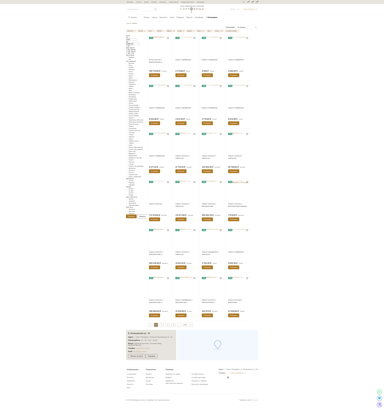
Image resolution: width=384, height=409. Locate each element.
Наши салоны (173, 2)
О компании (131, 374)
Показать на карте (136, 356)
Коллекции (199, 17)
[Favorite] (248, 2)
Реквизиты (131, 381)
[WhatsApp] (379, 391)
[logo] (192, 12)
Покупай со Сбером (199, 381)
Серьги (154, 17)
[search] (155, 9)
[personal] (243, 2)
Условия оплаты (198, 374)
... (236, 9)
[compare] (252, 2)
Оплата (138, 2)
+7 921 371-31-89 (142, 348)
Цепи (209, 31)
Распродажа (213, 17)
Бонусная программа (200, 384)
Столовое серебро (231, 31)
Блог (128, 388)
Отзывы (154, 2)
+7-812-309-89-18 (249, 9)
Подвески (180, 17)
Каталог (134, 17)
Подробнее (151, 356)
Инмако (255, 400)
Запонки (140, 31)
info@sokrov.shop (139, 351)
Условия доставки (199, 377)
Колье (172, 17)
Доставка (130, 2)
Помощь (169, 369)
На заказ (149, 384)
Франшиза (200, 2)
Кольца (146, 17)
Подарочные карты (187, 2)
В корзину (154, 75)
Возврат (169, 377)
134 (185, 325)
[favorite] (168, 38)
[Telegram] (379, 397)
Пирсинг (189, 17)
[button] (220, 377)
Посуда (180, 31)
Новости (130, 384)
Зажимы (189, 31)
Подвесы (169, 31)
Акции (146, 2)
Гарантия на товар (173, 374)
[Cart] (257, 2)
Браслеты (163, 17)
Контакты (163, 2)
